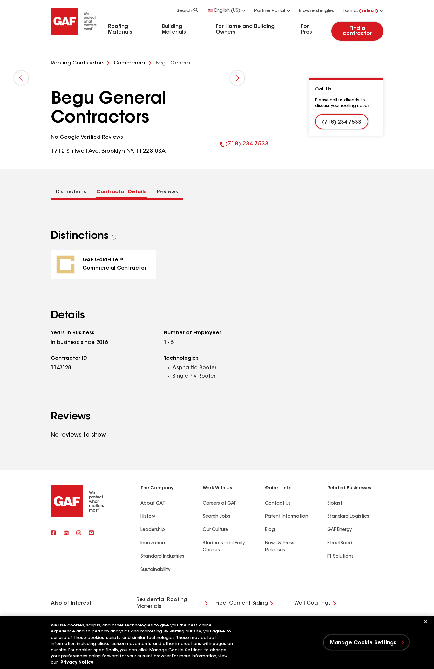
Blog (270, 530)
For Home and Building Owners (245, 29)
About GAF (152, 503)
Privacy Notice (76, 662)
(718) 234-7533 (244, 148)
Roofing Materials (120, 29)
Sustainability (155, 570)
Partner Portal (269, 11)
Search (184, 11)
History (147, 516)
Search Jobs (216, 516)
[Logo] (74, 36)
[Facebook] (53, 533)
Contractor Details (121, 192)
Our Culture (215, 530)
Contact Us (278, 503)
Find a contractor (357, 31)
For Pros (306, 29)
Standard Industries (162, 556)
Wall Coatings (312, 603)
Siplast (334, 503)
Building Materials (174, 29)
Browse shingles (316, 11)
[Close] (425, 621)
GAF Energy (339, 530)
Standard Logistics (348, 516)
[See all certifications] (114, 237)
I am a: (360, 11)
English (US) (227, 11)
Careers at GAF (219, 503)
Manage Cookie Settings (363, 643)
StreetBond (339, 543)
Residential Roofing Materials (161, 603)
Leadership (152, 530)
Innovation (152, 543)
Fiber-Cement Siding (241, 603)
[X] (66, 533)
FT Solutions (340, 556)
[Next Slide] (237, 78)
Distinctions (71, 192)
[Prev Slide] (21, 78)
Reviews (167, 192)
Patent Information (286, 516)
